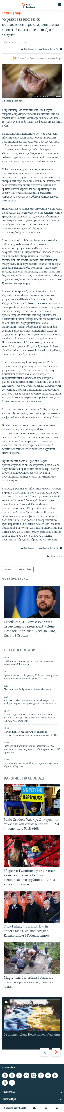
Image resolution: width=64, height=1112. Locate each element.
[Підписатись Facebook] (5, 1075)
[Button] (28, 49)
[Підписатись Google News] (12, 1075)
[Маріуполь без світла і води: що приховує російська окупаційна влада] (32, 958)
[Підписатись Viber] (41, 1075)
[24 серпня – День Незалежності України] (32, 1015)
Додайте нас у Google (15, 1108)
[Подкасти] (46, 1108)
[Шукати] (57, 1108)
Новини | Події (11, 13)
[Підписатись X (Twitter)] (19, 1075)
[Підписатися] (12, 1083)
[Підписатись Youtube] (26, 1075)
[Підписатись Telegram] (48, 1075)
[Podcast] (5, 1083)
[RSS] (55, 1075)
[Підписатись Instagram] (34, 1075)
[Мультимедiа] (34, 1108)
